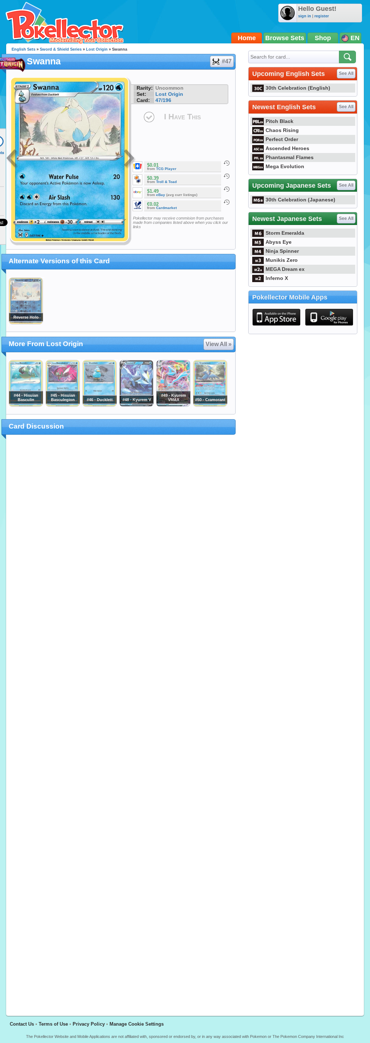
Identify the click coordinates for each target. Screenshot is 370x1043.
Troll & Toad (166, 182)
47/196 (163, 100)
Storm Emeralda (285, 233)
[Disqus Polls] (121, 534)
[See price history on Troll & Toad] (226, 176)
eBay (160, 195)
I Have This (182, 116)
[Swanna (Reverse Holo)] (25, 322)
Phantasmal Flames (290, 157)
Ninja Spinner (282, 251)
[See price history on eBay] (226, 189)
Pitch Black (279, 121)
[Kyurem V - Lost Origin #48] (136, 405)
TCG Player (166, 169)
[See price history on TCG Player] (226, 163)
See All (346, 73)
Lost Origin (97, 49)
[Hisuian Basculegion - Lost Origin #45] (62, 405)
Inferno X (277, 278)
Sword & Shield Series (61, 49)
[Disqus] (121, 721)
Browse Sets (284, 38)
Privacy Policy (89, 1024)
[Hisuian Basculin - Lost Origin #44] (25, 405)
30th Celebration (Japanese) (300, 200)
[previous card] (12, 159)
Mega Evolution (285, 166)
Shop (323, 38)
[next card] (130, 159)
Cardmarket (166, 208)
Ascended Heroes (287, 148)
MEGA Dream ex (285, 269)
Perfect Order (282, 139)
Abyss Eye (279, 242)
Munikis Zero (282, 260)
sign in (304, 16)
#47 (227, 61)
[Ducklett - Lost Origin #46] (99, 405)
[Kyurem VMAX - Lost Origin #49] (173, 405)
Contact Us (22, 1024)
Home (247, 38)
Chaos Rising (282, 130)
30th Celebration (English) (298, 88)
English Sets (23, 49)
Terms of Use (53, 1024)
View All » (219, 344)
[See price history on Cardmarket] (226, 202)
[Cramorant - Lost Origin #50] (210, 405)
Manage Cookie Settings (136, 1024)
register (321, 16)
